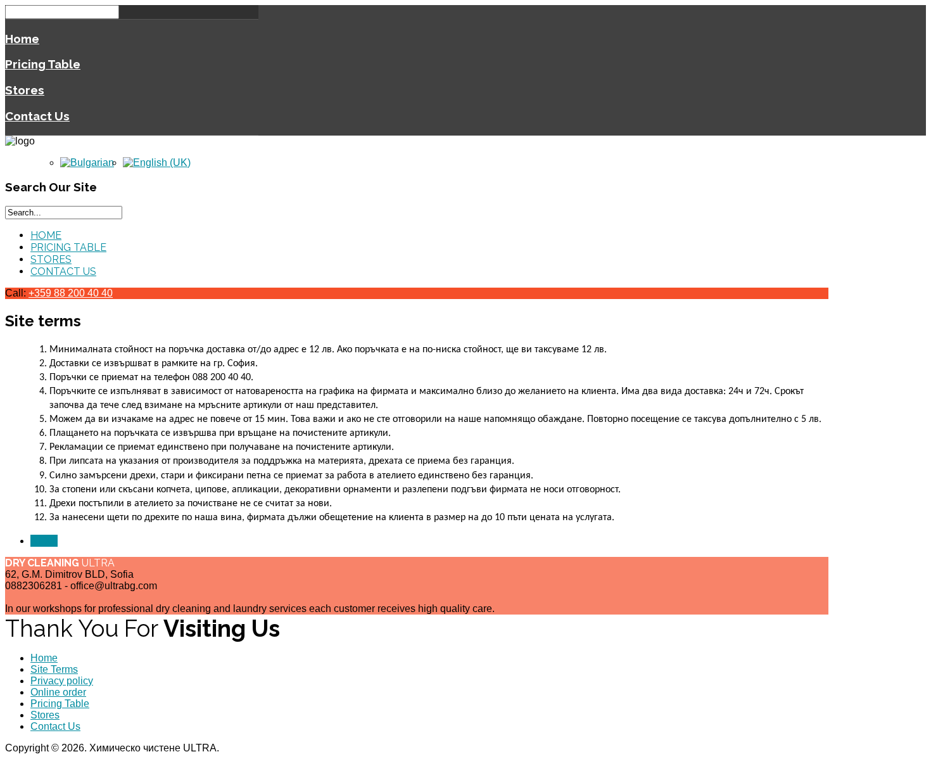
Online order (58, 692)
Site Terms (54, 669)
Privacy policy (61, 680)
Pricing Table (42, 64)
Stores (24, 90)
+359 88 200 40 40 (70, 293)
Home (22, 39)
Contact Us (37, 116)
